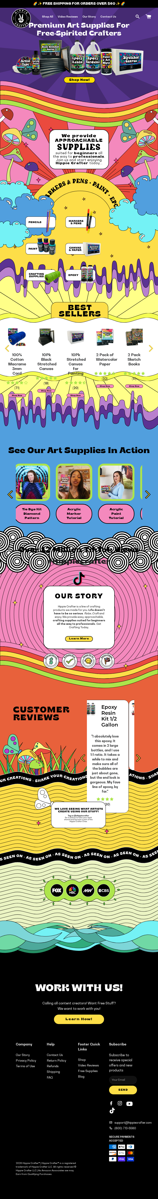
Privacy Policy (26, 1060)
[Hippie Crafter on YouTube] (129, 1103)
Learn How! (79, 1019)
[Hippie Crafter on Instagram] (120, 1103)
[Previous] (7, 348)
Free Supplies (88, 1071)
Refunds (53, 1066)
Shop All (47, 16)
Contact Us (108, 16)
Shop (82, 1060)
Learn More (79, 638)
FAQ (50, 1077)
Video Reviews (68, 16)
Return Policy (56, 1060)
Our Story (89, 16)
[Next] (150, 348)
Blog (81, 1076)
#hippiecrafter (79, 562)
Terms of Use (25, 1066)
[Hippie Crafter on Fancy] (112, 1111)
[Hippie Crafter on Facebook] (111, 1103)
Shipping (53, 1072)
